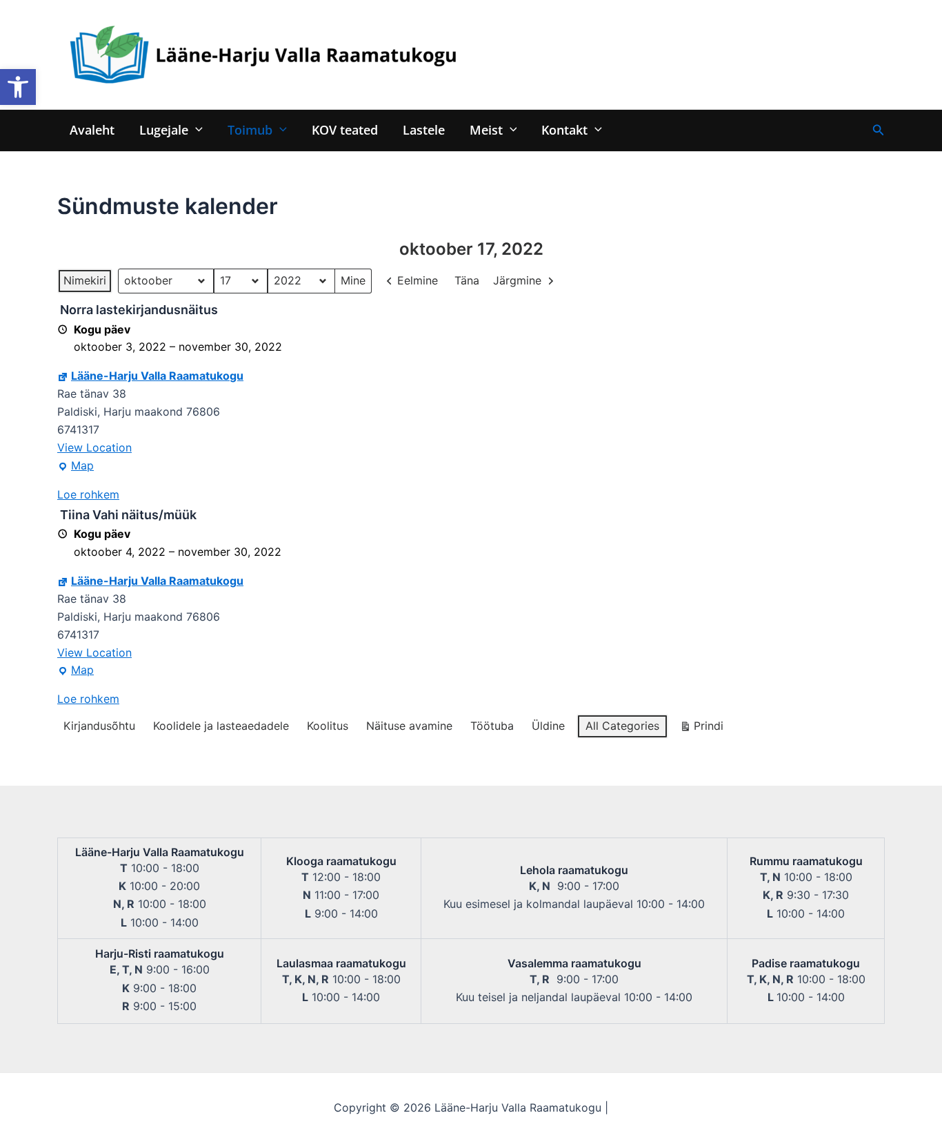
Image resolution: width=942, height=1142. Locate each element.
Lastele (424, 129)
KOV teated (345, 129)
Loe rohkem (88, 494)
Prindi (701, 729)
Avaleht (92, 129)
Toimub (250, 129)
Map (75, 466)
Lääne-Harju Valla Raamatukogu (157, 376)
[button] (18, 87)
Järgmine (517, 280)
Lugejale (163, 129)
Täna (466, 280)
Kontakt (564, 129)
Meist (486, 129)
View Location (94, 447)
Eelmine (417, 280)
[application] (195, 129)
